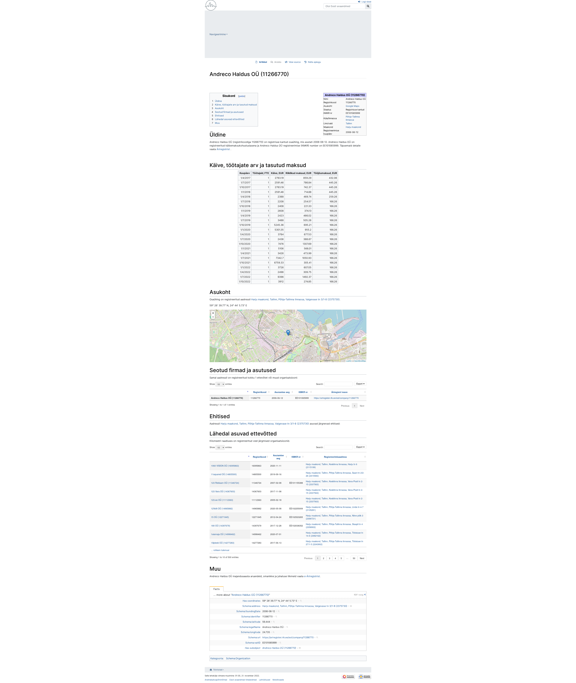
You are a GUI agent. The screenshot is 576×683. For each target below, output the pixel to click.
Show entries (221, 383)
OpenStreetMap (360, 361)
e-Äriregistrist (312, 576)
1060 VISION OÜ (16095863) (225, 465)
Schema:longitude (250, 632)
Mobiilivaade (278, 680)
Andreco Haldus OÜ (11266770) (250, 594)
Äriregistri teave (339, 392)
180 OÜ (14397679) (220, 525)
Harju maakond (353, 127)
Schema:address (251, 606)
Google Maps (352, 106)
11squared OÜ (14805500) (224, 474)
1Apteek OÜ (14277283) (222, 542)
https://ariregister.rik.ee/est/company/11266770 (336, 397)
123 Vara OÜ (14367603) (223, 491)
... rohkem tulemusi (220, 550)
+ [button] (213, 313)
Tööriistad (217, 670)
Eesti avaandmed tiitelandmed (243, 680)
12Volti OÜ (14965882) (222, 508)
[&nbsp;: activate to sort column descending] (229, 392)
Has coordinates (251, 600)
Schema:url (254, 637)
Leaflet (348, 361)
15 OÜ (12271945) (220, 517)
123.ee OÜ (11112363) (222, 499)
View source (295, 62)
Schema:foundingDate (248, 611)
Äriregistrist (223, 149)
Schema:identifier (250, 616)
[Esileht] (211, 4)
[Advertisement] (299, 34)
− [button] (213, 316)
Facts (216, 588)
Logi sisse (366, 1)
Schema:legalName (250, 627)
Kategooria (216, 658)
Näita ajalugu (314, 62)
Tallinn (349, 123)
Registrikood (259, 392)
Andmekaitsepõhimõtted (216, 680)
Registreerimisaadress (335, 456)
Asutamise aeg (282, 392)
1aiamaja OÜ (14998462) (223, 534)
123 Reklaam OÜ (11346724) (225, 482)
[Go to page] (368, 6)
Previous (345, 405)
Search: (319, 383)
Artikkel (263, 62)
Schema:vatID (252, 642)
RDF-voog (358, 594)
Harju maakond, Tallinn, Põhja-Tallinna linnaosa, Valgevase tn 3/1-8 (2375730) (295, 299)
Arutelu (277, 62)
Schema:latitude (251, 621)
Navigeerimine (218, 34)
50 (354, 558)
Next (362, 405)
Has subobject (252, 647)
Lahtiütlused (264, 680)
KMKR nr (303, 392)
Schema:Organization (238, 658)
